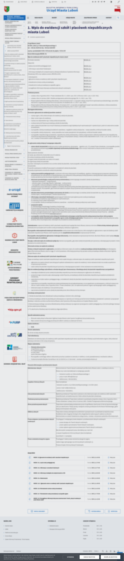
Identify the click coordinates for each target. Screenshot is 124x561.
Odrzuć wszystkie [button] (89, 557)
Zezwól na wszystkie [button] (110, 557)
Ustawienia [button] (70, 557)
